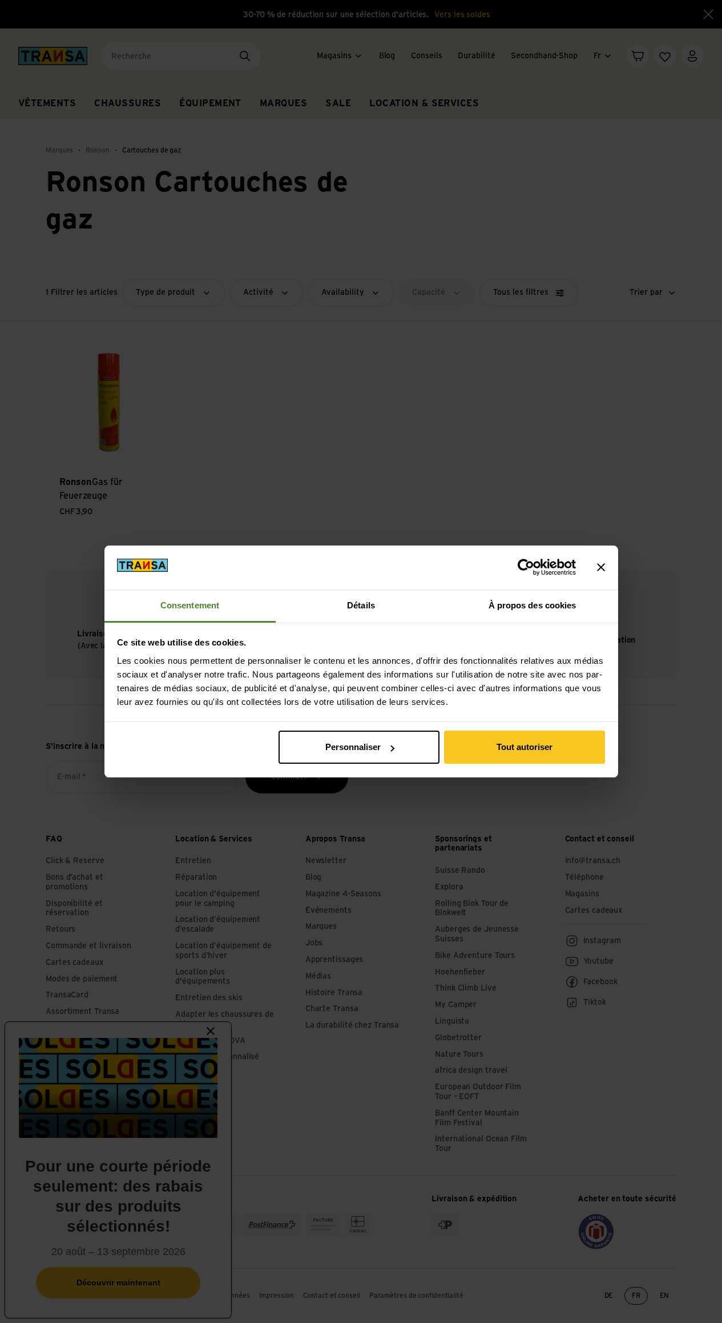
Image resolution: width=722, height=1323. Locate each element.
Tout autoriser (524, 747)
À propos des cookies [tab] (532, 605)
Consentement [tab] (189, 605)
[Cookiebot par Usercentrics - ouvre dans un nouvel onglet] (526, 567)
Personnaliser (353, 747)
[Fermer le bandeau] (601, 567)
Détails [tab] (361, 605)
